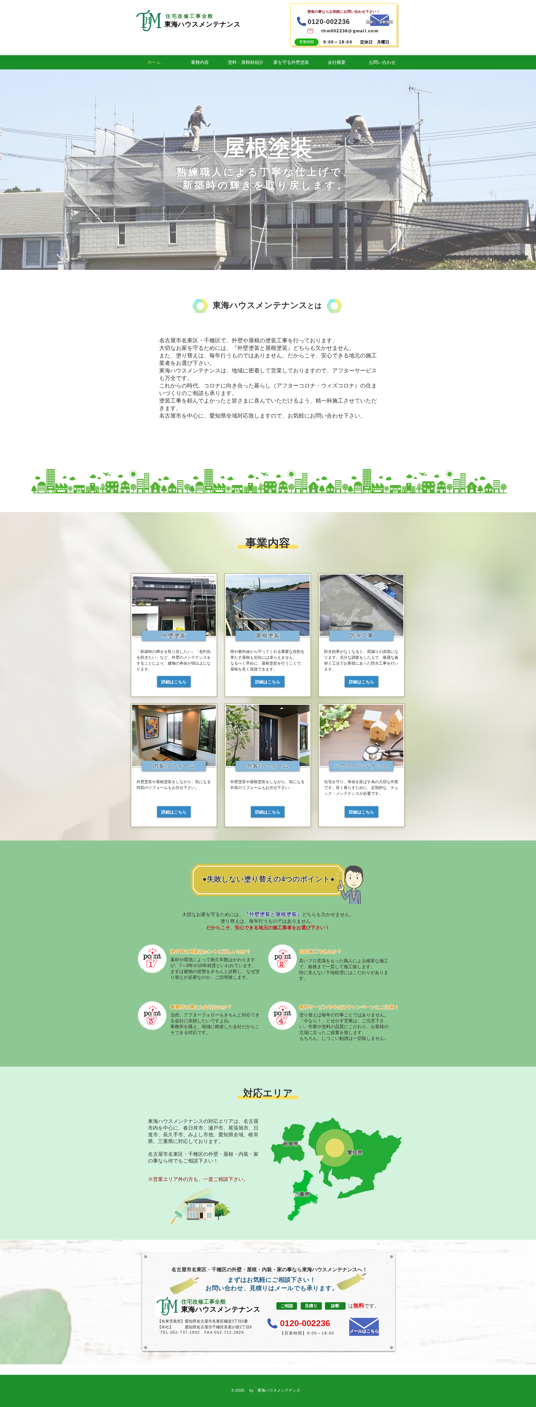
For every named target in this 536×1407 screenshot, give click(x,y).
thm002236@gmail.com (350, 30)
